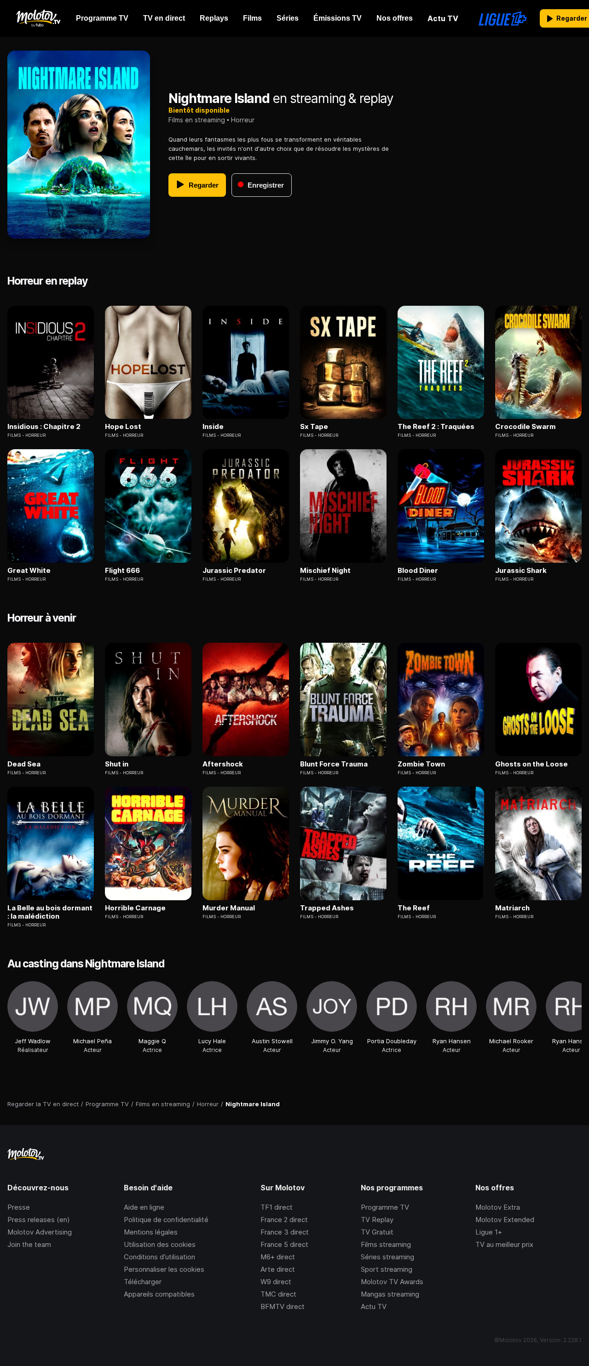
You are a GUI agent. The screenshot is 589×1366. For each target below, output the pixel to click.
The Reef (414, 908)
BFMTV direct (282, 1306)
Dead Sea (23, 764)
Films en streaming (196, 120)
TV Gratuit (377, 1232)
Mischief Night (325, 570)
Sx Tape (314, 427)
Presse (18, 1207)
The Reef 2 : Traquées (436, 427)
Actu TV (374, 1306)
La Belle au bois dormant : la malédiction (49, 912)
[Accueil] (38, 18)
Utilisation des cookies (160, 1244)
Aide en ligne (144, 1207)
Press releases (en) (38, 1219)
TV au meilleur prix (504, 1244)
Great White (29, 570)
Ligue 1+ (488, 1232)
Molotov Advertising (39, 1232)
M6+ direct (277, 1256)
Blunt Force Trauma (334, 764)
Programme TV (385, 1207)
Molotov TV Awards (392, 1281)
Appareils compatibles (159, 1294)
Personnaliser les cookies (164, 1269)
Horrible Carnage (135, 908)
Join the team (29, 1244)
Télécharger (143, 1281)
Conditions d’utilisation (159, 1256)
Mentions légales (151, 1232)
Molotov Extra (497, 1207)
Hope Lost (123, 427)
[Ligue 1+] (502, 18)
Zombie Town (421, 764)
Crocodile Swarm (525, 427)
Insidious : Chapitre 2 (44, 427)
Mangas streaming (390, 1294)
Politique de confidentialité (166, 1219)
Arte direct (277, 1269)
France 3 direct (284, 1232)
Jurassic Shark (521, 570)
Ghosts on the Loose (531, 764)
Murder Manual (228, 908)
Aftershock (222, 764)
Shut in (116, 764)
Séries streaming (387, 1256)
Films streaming (386, 1244)
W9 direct (275, 1281)
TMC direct (278, 1294)
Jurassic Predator (234, 570)
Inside (213, 427)
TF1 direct (276, 1207)
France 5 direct (284, 1244)
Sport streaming (386, 1269)
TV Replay (377, 1219)
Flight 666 (122, 570)
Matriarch (512, 908)
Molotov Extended (504, 1219)
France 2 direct (284, 1219)
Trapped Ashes (327, 908)
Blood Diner (418, 570)
